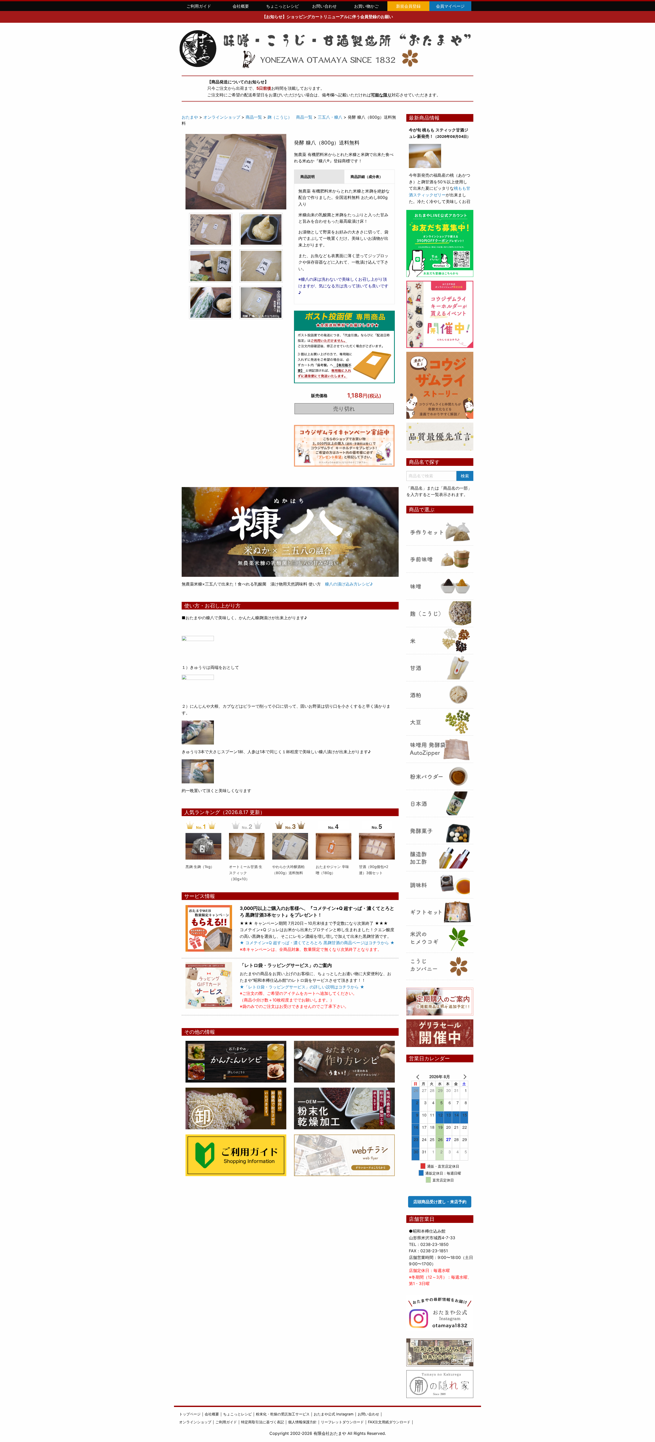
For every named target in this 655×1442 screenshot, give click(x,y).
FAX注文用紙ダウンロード (389, 1422)
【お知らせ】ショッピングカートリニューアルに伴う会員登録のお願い (327, 16)
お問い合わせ (324, 6)
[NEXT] (461, 1077)
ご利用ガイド (199, 6)
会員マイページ (450, 6)
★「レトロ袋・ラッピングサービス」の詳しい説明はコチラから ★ (302, 986)
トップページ (190, 1414)
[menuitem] (199, 6)
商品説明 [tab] (307, 176)
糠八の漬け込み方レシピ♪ (347, 584)
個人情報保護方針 (302, 1422)
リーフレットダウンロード (342, 1422)
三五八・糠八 (330, 117)
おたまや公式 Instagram (334, 1414)
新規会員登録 (408, 6)
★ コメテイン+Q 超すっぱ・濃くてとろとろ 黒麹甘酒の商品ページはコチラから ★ (317, 942)
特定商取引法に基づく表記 (262, 1422)
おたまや (190, 117)
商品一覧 (254, 117)
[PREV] (419, 1077)
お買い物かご (366, 6)
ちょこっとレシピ (282, 6)
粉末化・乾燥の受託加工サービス (283, 1414)
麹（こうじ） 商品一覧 (289, 117)
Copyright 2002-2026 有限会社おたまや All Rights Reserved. (327, 1433)
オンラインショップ (221, 117)
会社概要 (241, 6)
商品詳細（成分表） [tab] (367, 176)
